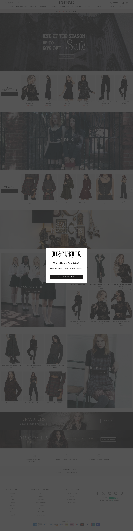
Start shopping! (66, 277)
